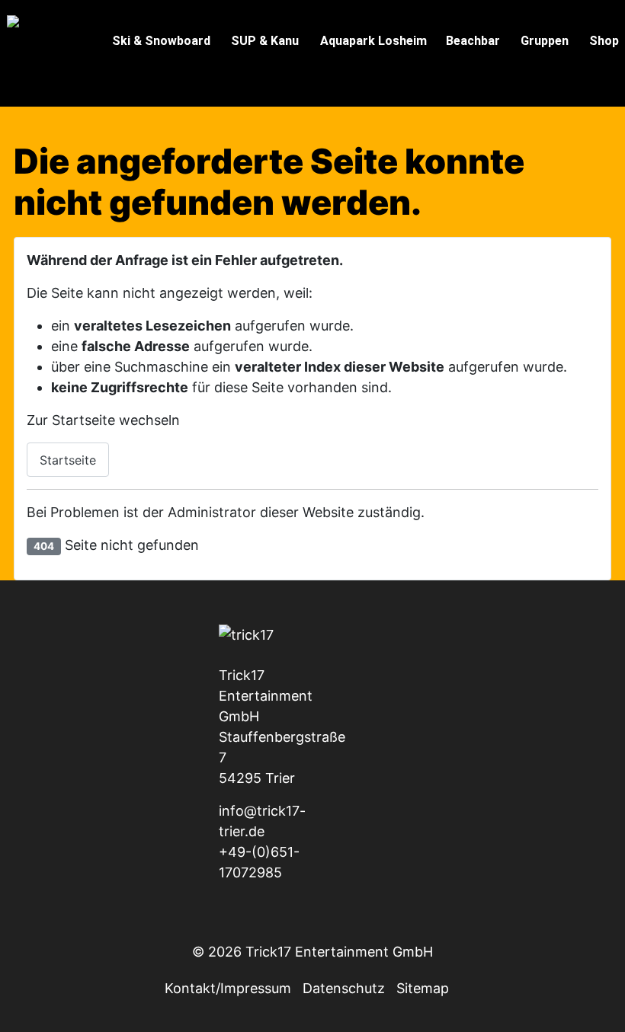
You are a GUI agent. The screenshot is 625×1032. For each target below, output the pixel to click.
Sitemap (422, 988)
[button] (159, 43)
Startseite (68, 460)
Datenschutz (344, 988)
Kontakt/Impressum (228, 988)
